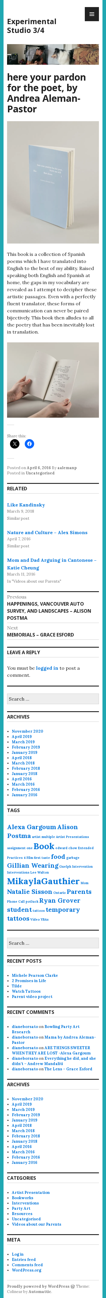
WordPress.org (26, 1270)
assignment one (20, 848)
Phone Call (16, 901)
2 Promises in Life (29, 980)
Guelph (65, 866)
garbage (73, 858)
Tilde (17, 986)
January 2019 (24, 752)
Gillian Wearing (32, 865)
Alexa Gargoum (31, 827)
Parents (79, 891)
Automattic (40, 1291)
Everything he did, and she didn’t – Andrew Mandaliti (54, 1061)
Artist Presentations (72, 837)
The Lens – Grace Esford (68, 1069)
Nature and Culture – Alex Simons (47, 532)
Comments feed (27, 1264)
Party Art (21, 1208)
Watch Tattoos (26, 991)
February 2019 (26, 747)
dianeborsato (25, 1026)
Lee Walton (39, 872)
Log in (18, 1254)
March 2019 (23, 741)
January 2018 (24, 773)
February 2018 (26, 768)
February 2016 (26, 789)
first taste (42, 858)
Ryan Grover (59, 900)
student (19, 909)
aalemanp (67, 467)
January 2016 (24, 794)
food (58, 856)
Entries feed (24, 1259)
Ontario (59, 893)
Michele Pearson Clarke (35, 975)
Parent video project (32, 996)
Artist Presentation (31, 1192)
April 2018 (22, 757)
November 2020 (27, 731)
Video (35, 919)
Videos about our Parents (36, 1224)
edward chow (66, 848)
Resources (22, 1213)
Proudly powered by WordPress (38, 1286)
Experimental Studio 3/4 (32, 25)
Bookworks (22, 1197)
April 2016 (22, 779)
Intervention (82, 866)
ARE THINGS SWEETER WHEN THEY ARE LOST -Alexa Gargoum (51, 1050)
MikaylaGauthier (43, 881)
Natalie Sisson (29, 891)
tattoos (39, 911)
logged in (47, 668)
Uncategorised (40, 473)
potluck (32, 901)
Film (29, 858)
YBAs (45, 919)
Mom (84, 883)
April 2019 (22, 736)
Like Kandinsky (26, 505)
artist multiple (43, 837)
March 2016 (23, 784)
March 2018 (23, 763)
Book (44, 846)
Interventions (18, 872)
